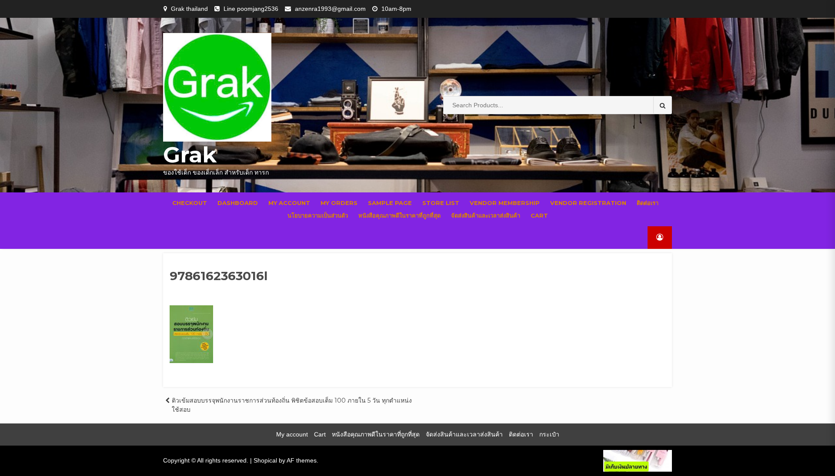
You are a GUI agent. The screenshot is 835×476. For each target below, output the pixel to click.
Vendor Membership (505, 202)
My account (289, 202)
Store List (440, 202)
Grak (190, 155)
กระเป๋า (549, 434)
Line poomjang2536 (251, 8)
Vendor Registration (588, 202)
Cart (539, 215)
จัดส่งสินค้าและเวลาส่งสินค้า (485, 215)
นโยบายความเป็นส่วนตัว (317, 215)
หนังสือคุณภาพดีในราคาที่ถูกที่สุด (399, 215)
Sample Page (390, 202)
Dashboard (237, 202)
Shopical (265, 460)
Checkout (189, 202)
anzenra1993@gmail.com (330, 8)
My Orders (339, 202)
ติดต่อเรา (647, 202)
